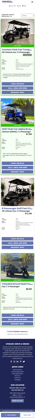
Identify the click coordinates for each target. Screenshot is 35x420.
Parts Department (17, 374)
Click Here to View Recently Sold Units (17, 334)
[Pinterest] (21, 362)
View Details (17, 84)
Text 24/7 (13, 6)
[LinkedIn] (17, 362)
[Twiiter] (24, 362)
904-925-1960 (14, 388)
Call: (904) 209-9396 (17, 88)
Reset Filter (27, 415)
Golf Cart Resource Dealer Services (19, 410)
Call (20, 6)
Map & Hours (18, 401)
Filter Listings (11, 415)
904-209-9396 (16, 390)
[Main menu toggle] (32, 2)
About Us (17, 376)
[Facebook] (11, 362)
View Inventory (17, 370)
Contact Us (17, 378)
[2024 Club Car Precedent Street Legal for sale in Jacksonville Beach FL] (17, 192)
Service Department (17, 372)
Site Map (17, 380)
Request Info (17, 92)
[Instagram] (14, 362)
